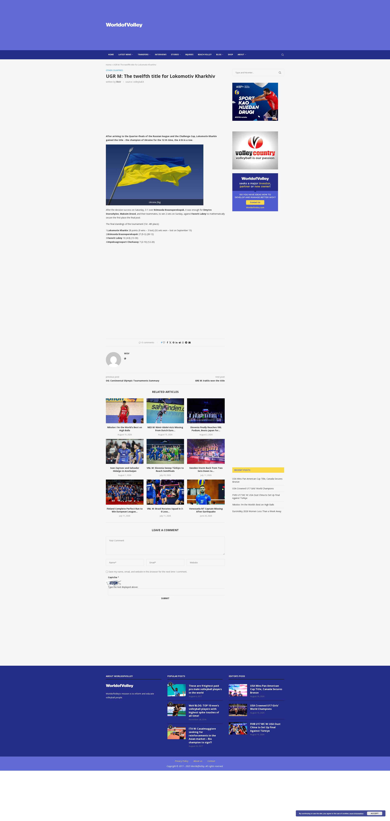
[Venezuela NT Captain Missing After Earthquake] (206, 492)
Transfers (143, 54)
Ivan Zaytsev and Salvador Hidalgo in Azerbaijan (124, 469)
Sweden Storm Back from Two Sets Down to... (206, 469)
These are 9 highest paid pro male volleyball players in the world (205, 689)
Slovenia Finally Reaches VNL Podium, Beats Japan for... (206, 429)
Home (111, 54)
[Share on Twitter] (170, 342)
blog (218, 54)
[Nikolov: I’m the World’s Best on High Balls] (125, 410)
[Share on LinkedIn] (176, 342)
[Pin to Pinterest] (173, 342)
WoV (118, 81)
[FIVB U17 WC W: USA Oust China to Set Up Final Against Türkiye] (238, 728)
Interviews (160, 54)
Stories (175, 54)
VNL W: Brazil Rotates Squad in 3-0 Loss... (165, 510)
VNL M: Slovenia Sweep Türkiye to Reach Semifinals (165, 469)
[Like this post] (164, 342)
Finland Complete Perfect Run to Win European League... (125, 510)
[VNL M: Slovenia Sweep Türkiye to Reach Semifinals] (165, 451)
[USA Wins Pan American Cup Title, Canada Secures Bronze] (238, 690)
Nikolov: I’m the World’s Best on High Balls (124, 429)
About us (197, 761)
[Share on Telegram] (186, 342)
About (241, 54)
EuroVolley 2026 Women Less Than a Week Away (256, 511)
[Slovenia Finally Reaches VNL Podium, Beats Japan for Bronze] (206, 410)
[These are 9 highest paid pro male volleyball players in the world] (176, 690)
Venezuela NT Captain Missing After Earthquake (206, 510)
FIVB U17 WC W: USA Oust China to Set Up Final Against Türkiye (265, 727)
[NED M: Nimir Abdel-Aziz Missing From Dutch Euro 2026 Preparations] (165, 410)
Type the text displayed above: (123, 587)
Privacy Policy (181, 761)
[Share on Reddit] (180, 342)
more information (356, 813)
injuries (189, 54)
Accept (374, 813)
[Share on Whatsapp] (183, 342)
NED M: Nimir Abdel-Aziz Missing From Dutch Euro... (165, 429)
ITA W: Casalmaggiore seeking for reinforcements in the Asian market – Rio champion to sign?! (202, 735)
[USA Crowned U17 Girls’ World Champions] (238, 710)
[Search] (282, 54)
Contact (211, 761)
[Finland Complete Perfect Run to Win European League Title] (125, 492)
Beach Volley (205, 54)
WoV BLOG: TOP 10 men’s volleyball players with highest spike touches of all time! (204, 710)
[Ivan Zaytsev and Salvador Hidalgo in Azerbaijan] (125, 451)
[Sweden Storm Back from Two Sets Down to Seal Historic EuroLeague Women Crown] (206, 451)
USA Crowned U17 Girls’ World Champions (253, 488)
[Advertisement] (225, 25)
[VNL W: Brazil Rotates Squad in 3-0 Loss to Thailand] (165, 492)
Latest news (124, 54)
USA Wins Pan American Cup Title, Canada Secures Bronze (266, 689)
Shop (230, 54)
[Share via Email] (189, 342)
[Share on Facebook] (167, 342)
